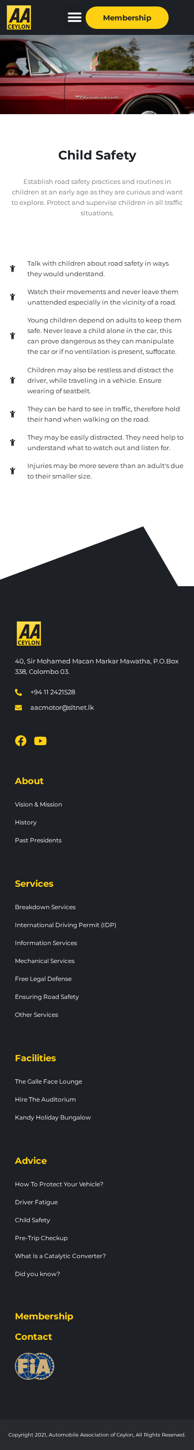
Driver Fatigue (36, 1202)
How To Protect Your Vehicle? (59, 1184)
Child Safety (32, 1220)
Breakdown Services (45, 907)
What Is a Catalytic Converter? (60, 1256)
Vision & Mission (38, 804)
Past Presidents (38, 840)
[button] (74, 17)
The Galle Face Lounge (48, 1081)
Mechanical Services (45, 961)
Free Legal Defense (43, 978)
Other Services (36, 1014)
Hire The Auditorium (45, 1099)
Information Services (46, 943)
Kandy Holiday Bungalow (53, 1117)
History (26, 822)
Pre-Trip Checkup (41, 1238)
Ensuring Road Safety (47, 996)
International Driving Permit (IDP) (65, 925)
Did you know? (37, 1274)
